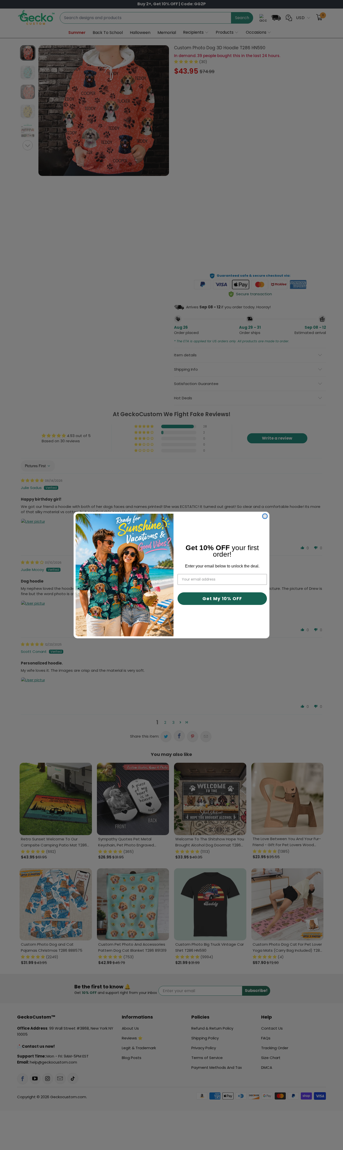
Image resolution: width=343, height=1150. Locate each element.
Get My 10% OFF (222, 598)
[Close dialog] (264, 516)
